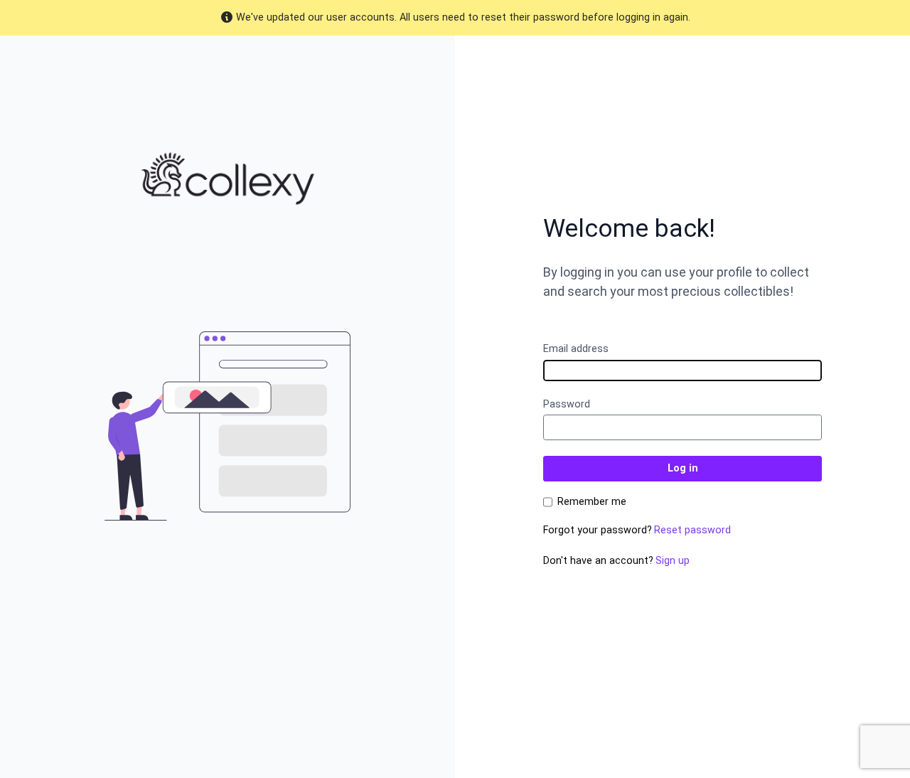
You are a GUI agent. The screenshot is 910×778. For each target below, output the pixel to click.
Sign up (672, 561)
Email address (576, 349)
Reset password (692, 530)
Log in (683, 468)
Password (566, 404)
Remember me (591, 502)
